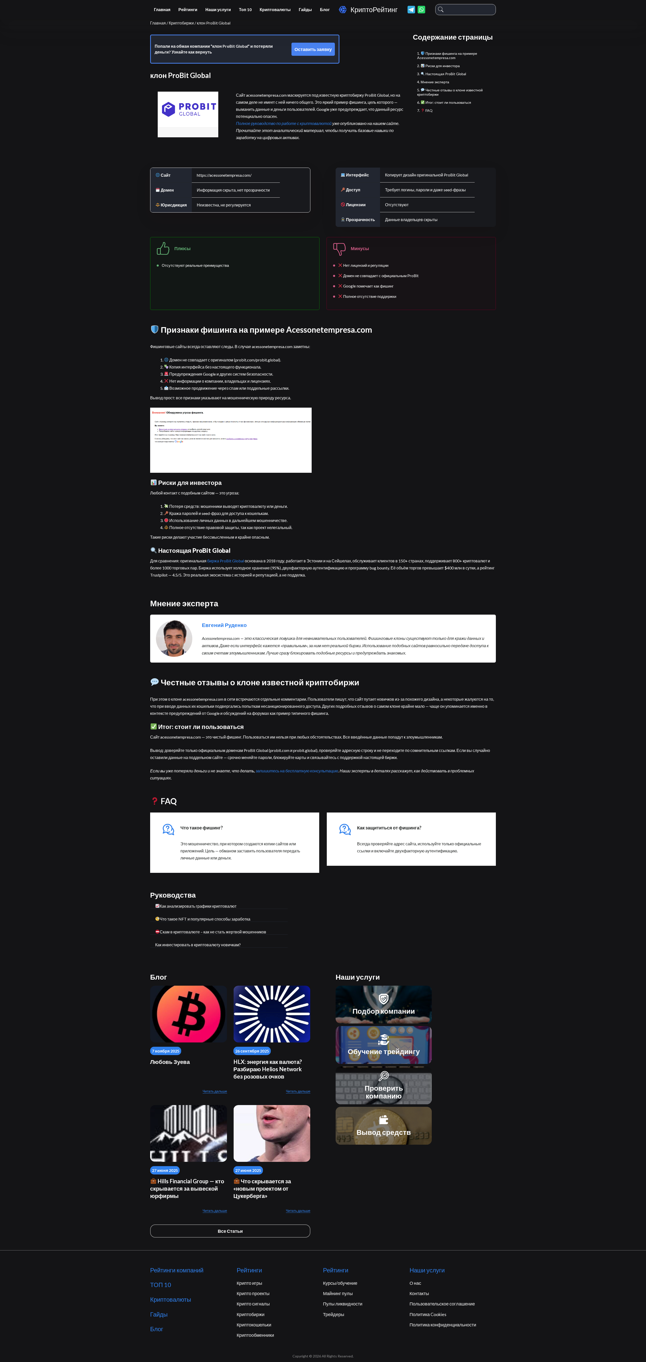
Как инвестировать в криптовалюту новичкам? (198, 944)
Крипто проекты (253, 1293)
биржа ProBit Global (225, 560)
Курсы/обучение (340, 1283)
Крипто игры (249, 1283)
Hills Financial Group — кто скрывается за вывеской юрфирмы (187, 1188)
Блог (325, 9)
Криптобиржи (250, 1314)
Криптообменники (255, 1335)
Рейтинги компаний (176, 1270)
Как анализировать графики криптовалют (198, 906)
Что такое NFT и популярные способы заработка (205, 918)
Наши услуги (218, 9)
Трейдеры (333, 1314)
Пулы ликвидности (342, 1303)
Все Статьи (230, 1231)
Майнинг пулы (338, 1293)
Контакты (419, 1293)
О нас (415, 1283)
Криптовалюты (275, 9)
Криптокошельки (254, 1324)
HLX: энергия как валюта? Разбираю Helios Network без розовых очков (267, 1069)
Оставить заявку (313, 49)
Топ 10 (245, 9)
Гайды (305, 9)
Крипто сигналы (253, 1303)
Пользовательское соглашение (442, 1303)
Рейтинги (187, 9)
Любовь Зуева (170, 1061)
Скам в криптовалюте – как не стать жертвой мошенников (213, 931)
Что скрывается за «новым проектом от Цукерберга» (262, 1188)
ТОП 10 (160, 1284)
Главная (162, 9)
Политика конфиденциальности (443, 1324)
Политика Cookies (428, 1314)
